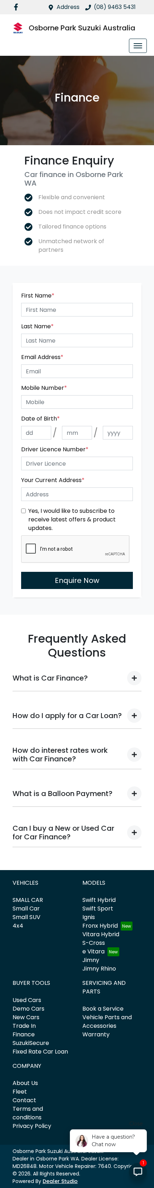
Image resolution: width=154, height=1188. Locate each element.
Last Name (37, 326)
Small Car (26, 908)
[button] (138, 46)
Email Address (42, 357)
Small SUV (26, 917)
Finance (24, 1034)
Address (68, 7)
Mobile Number (44, 388)
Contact (24, 1100)
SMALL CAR (28, 900)
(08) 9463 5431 (115, 7)
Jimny (90, 960)
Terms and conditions (28, 1113)
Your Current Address (53, 480)
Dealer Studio (60, 1181)
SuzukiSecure (31, 1043)
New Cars (26, 1017)
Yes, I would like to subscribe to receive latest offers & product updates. (72, 519)
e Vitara (93, 951)
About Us (25, 1083)
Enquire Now (77, 580)
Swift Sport (97, 908)
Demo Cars (28, 1009)
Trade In (24, 1026)
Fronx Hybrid (100, 926)
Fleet (20, 1092)
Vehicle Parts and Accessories (107, 1021)
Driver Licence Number (54, 449)
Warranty (96, 1034)
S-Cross (93, 943)
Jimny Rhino (99, 968)
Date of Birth (40, 418)
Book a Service (103, 1009)
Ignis (88, 917)
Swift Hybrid (99, 900)
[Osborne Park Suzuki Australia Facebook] (17, 7)
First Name (37, 295)
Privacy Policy (32, 1126)
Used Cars (27, 1000)
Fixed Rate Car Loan (40, 1051)
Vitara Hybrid (100, 934)
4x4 (18, 926)
